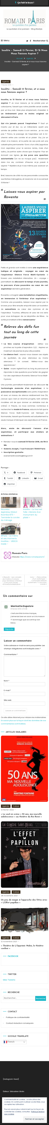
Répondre (9, 629)
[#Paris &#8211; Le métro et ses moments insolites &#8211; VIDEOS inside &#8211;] (10, 528)
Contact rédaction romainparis (19, 1023)
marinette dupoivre (22, 606)
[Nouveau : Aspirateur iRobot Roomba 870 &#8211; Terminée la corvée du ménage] (10, 502)
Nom (6, 680)
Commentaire (11, 654)
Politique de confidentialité (18, 1017)
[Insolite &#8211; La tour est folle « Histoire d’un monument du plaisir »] (33, 502)
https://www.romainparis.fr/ (32, 557)
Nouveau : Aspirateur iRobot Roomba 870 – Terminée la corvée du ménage (10, 515)
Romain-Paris (19, 553)
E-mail (7, 690)
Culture (16, 806)
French (10, 1042)
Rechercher (39, 40)
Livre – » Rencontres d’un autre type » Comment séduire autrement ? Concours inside (37, 580)
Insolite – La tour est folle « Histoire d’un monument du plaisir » (32, 513)
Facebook (13, 956)
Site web (7, 700)
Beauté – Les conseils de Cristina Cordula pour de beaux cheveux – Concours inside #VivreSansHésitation (12, 580)
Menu (6, 40)
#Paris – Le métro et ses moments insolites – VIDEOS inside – (9, 539)
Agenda (5, 81)
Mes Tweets (9, 979)
